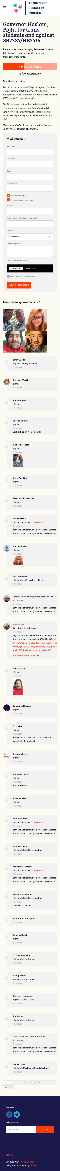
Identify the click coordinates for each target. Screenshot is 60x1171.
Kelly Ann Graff (20, 478)
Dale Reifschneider (32, 850)
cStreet (33, 1165)
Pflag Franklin (30, 363)
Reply (16, 655)
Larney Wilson (20, 818)
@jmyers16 (18, 624)
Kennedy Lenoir (21, 774)
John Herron (19, 518)
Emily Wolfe (19, 359)
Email (9, 171)
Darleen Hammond (22, 996)
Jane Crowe (19, 1064)
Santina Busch (20, 935)
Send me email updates (19, 195)
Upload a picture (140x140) (17, 260)
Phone (9, 205)
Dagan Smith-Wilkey (23, 498)
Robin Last (18, 1016)
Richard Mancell (21, 444)
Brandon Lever (20, 754)
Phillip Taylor (19, 975)
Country (10, 231)
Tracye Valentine (21, 955)
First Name (11, 146)
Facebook (39, 522)
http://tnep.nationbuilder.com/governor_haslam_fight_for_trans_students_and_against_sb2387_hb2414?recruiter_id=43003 (35, 646)
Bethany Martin (21, 380)
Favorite (35, 655)
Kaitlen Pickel (20, 546)
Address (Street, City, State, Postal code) (22, 218)
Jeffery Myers (20, 668)
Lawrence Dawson (22, 706)
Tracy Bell (18, 726)
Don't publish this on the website (23, 276)
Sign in (9, 1154)
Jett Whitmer (20, 576)
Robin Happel (20, 400)
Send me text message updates (22, 200)
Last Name (11, 158)
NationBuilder (27, 1161)
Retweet (24, 655)
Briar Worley (19, 798)
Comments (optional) (14, 243)
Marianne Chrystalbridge (36, 1068)
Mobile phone (12, 183)
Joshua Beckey (20, 420)
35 (6, 1087)
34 (53, 1082)
